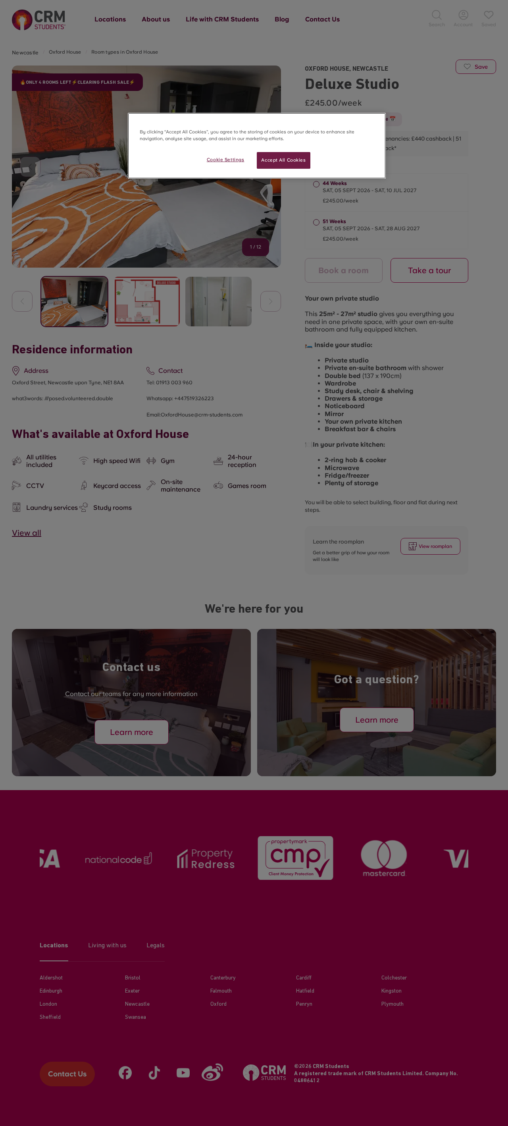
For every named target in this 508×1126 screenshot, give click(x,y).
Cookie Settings (225, 159)
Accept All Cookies (283, 160)
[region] (257, 146)
